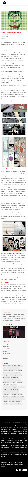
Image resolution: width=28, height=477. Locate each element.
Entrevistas (5, 346)
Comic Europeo (18, 370)
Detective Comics (16, 372)
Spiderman (21, 399)
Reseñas (3, 38)
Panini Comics (6, 396)
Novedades (5, 353)
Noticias (5, 351)
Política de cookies (11, 462)
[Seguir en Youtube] (25, 470)
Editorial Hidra (14, 377)
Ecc (15, 54)
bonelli (9, 368)
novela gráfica (15, 391)
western (5, 403)
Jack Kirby (19, 382)
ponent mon (14, 399)
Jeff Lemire (6, 384)
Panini (20, 394)
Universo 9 (18, 401)
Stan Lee (5, 401)
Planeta (13, 396)
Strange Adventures (20, 46)
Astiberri (14, 365)
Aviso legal (4, 462)
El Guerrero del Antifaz (8, 379)
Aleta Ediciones (6, 365)
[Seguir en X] (20, 470)
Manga (15, 387)
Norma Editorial (7, 391)
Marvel (5, 389)
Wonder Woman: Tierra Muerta (8, 48)
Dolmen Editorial (13, 375)
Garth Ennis (17, 379)
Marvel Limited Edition (13, 389)
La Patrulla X (13, 384)
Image (14, 382)
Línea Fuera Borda (7, 387)
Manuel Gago (21, 387)
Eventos (5, 348)
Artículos (5, 344)
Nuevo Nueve (6, 394)
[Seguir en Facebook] (17, 470)
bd (4, 368)
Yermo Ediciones (18, 403)
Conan (5, 372)
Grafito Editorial (7, 382)
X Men (11, 403)
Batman (20, 365)
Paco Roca (13, 394)
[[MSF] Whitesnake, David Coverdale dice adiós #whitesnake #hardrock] (14, 332)
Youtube (5, 358)
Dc (10, 372)
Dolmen (5, 375)
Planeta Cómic (6, 399)
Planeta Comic (20, 396)
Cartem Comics (16, 368)
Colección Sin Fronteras (8, 370)
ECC (20, 375)
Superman (11, 401)
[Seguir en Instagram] (23, 470)
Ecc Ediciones (6, 377)
